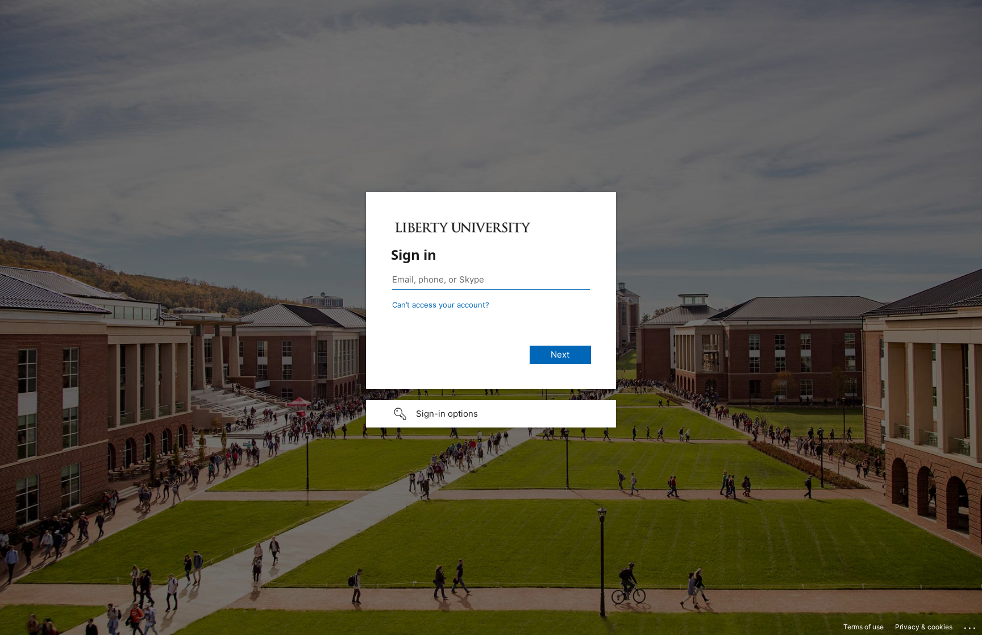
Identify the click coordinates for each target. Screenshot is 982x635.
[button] (491, 414)
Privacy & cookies (923, 626)
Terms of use (863, 626)
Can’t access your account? (440, 304)
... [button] (970, 625)
